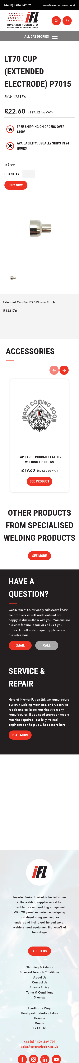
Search (56, 20)
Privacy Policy (39, 987)
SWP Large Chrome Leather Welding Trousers (39, 416)
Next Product (64, 370)
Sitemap (39, 997)
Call (47, 645)
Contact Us (39, 982)
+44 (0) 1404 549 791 (18, 5)
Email (20, 645)
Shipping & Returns (39, 967)
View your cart (67, 20)
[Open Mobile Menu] (55, 36)
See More (39, 556)
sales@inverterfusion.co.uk (59, 5)
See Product (39, 481)
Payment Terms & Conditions (39, 972)
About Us (39, 951)
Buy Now (16, 185)
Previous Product (54, 370)
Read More (20, 735)
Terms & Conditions (39, 992)
